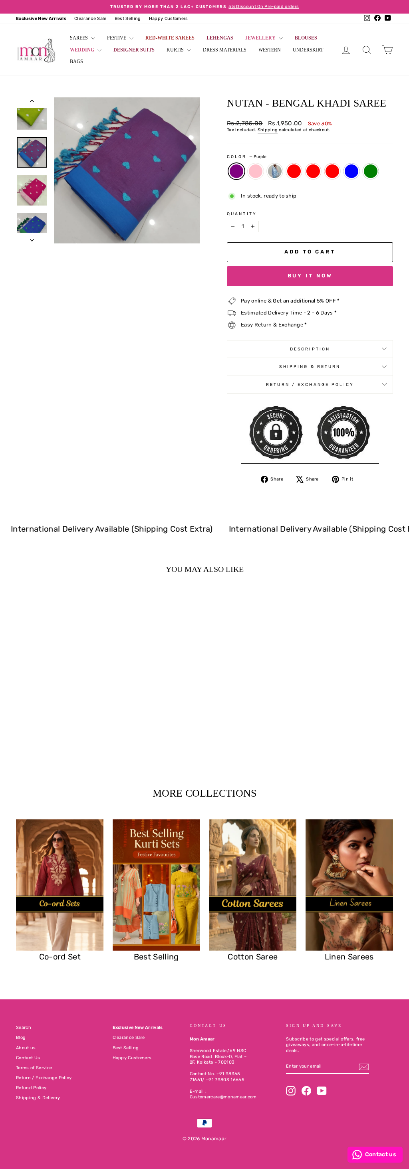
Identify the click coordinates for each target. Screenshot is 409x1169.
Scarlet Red (294, 171)
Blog (21, 1037)
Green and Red (332, 171)
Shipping (268, 130)
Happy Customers (168, 18)
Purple (236, 171)
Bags (76, 61)
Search (23, 1027)
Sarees (79, 38)
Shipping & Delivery (38, 1097)
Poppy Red (313, 171)
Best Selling (128, 18)
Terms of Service (34, 1067)
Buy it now (310, 276)
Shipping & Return (309, 366)
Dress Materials (224, 50)
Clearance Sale (90, 18)
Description (310, 349)
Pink (256, 171)
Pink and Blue (351, 171)
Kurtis (176, 50)
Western (269, 50)
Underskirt (308, 50)
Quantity (242, 213)
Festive (117, 38)
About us (26, 1047)
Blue (275, 171)
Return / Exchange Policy (310, 384)
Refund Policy (31, 1087)
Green (371, 171)
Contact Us (28, 1057)
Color (246, 156)
